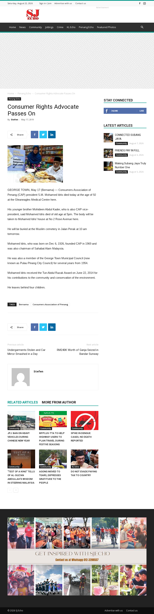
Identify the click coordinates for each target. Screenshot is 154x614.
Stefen (14, 119)
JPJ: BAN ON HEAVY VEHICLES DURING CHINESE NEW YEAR (19, 437)
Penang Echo (86, 27)
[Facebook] (140, 3)
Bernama (24, 304)
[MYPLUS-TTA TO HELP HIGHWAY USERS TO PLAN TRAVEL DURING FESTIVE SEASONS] (53, 420)
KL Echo (71, 27)
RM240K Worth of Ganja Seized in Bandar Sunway (77, 352)
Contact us (80, 3)
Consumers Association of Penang (50, 304)
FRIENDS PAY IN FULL (127, 150)
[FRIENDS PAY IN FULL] (108, 153)
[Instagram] (144, 3)
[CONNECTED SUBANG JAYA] (108, 137)
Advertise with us (63, 3)
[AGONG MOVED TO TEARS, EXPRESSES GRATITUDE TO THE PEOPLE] (53, 459)
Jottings (49, 27)
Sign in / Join (45, 3)
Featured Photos (106, 27)
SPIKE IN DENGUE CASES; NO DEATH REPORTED (81, 437)
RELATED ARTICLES (23, 402)
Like (142, 110)
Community (35, 27)
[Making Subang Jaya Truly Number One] (108, 166)
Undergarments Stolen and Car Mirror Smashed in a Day (26, 352)
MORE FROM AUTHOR (59, 402)
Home (12, 27)
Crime (60, 27)
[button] (141, 27)
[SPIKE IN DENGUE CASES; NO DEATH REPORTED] (84, 420)
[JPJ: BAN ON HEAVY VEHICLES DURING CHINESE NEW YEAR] (21, 420)
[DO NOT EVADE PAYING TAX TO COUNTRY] (84, 459)
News (22, 27)
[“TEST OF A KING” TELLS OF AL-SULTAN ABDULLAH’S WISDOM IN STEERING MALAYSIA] (21, 459)
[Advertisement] (77, 60)
